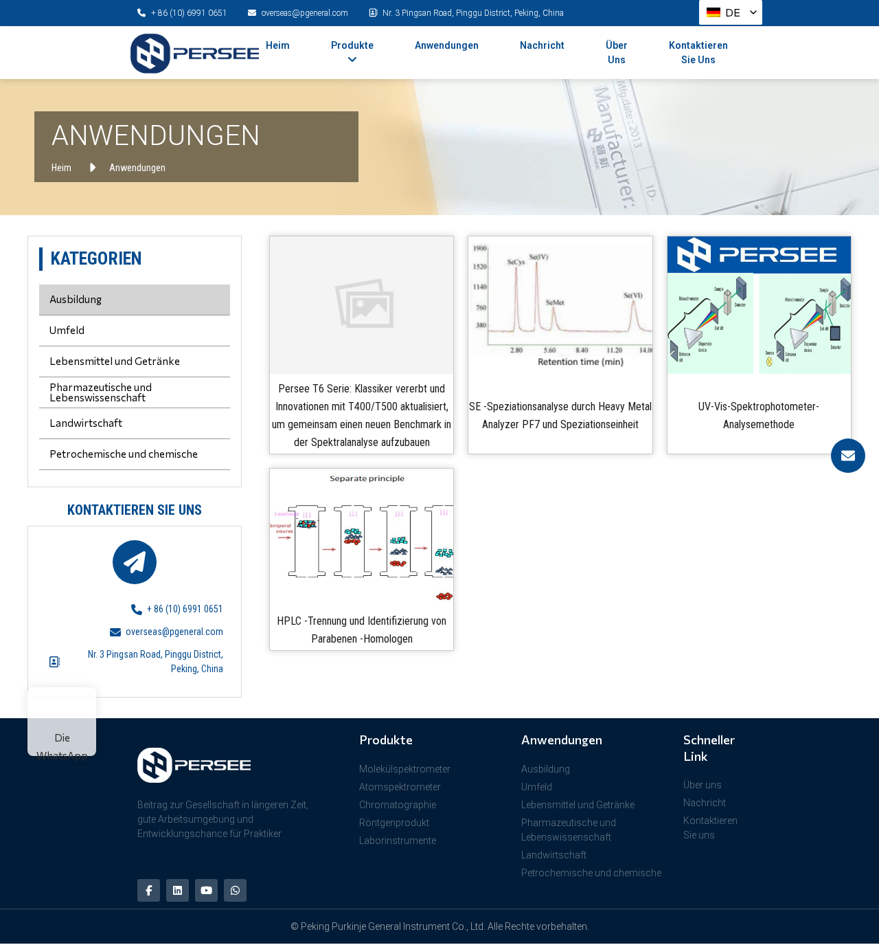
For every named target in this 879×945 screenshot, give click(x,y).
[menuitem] (352, 53)
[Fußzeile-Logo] (218, 765)
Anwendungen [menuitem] (447, 45)
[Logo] (195, 54)
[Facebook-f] (148, 890)
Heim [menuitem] (278, 45)
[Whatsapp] (235, 890)
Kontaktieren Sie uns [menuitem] (698, 52)
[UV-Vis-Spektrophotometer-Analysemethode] (759, 305)
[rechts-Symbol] (848, 455)
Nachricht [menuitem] (542, 45)
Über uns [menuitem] (617, 52)
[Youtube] (206, 890)
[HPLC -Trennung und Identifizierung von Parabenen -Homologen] (361, 537)
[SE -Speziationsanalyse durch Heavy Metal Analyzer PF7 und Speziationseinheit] (560, 305)
